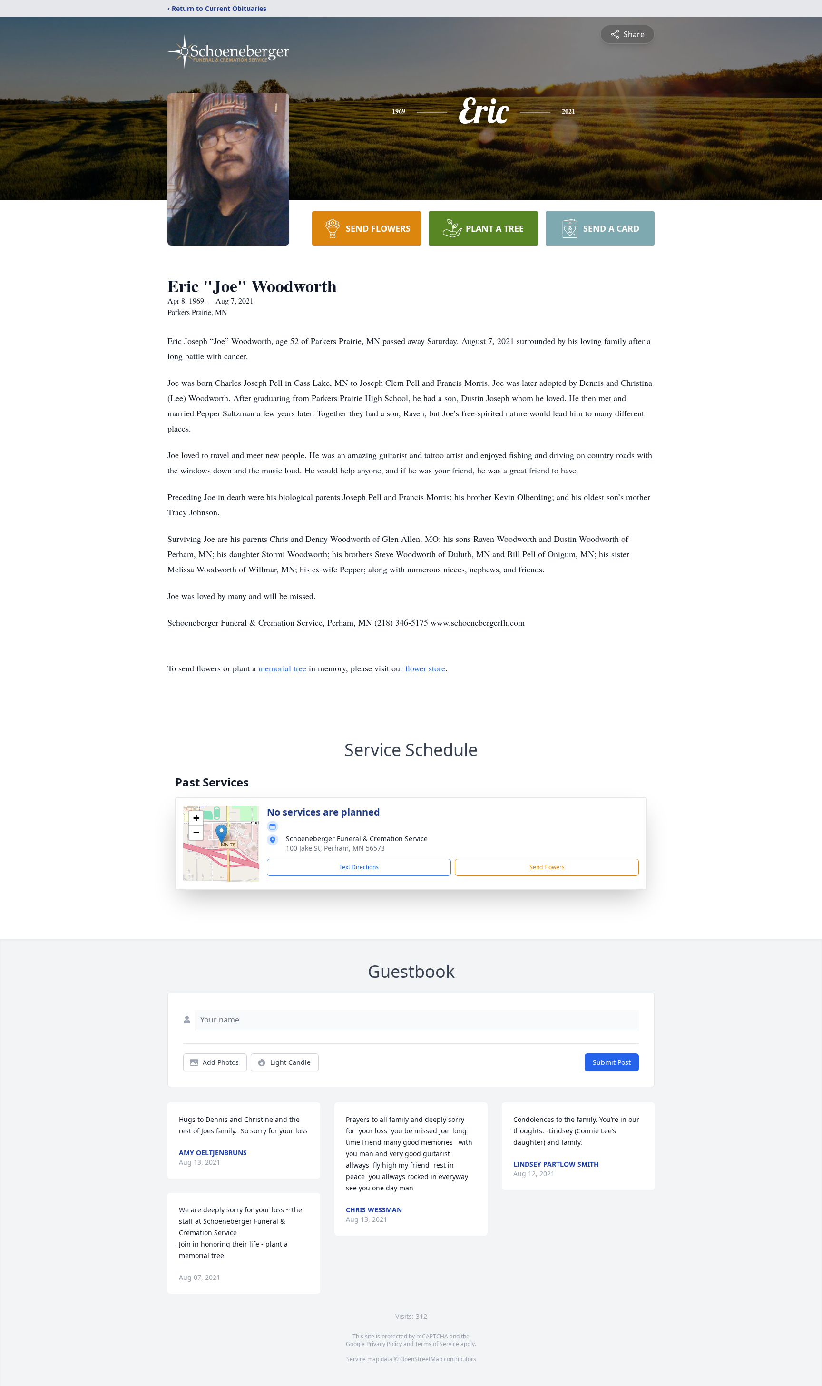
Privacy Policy (384, 1344)
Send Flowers (547, 867)
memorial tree (282, 668)
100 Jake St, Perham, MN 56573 (335, 848)
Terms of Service (437, 1344)
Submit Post (612, 1062)
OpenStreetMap (421, 1359)
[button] (221, 834)
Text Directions (359, 867)
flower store (425, 668)
